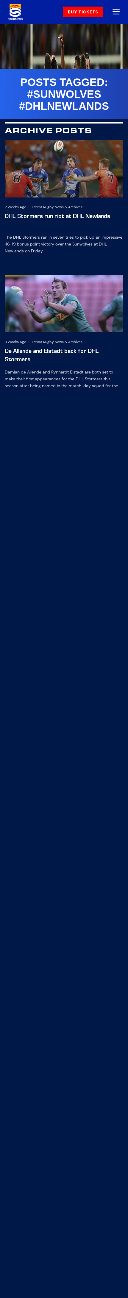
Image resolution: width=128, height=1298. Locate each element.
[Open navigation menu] (116, 12)
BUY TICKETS (83, 12)
